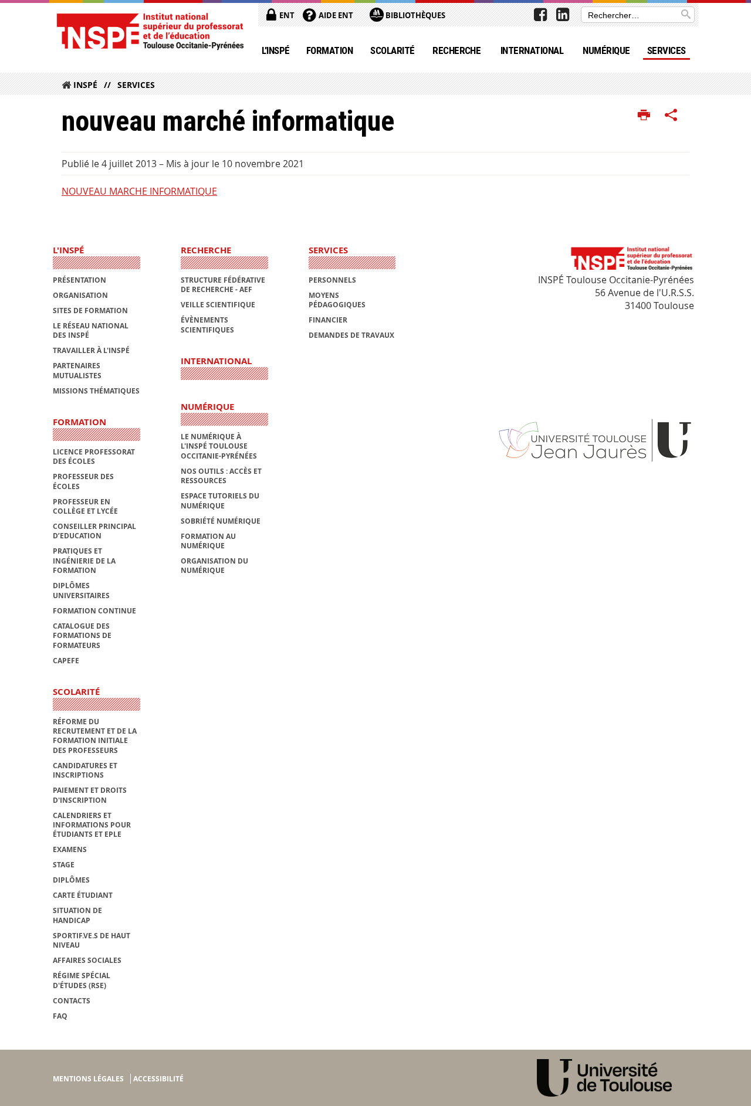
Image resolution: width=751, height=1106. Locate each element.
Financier (328, 320)
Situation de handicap (77, 915)
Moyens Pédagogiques (337, 300)
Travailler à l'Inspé (91, 350)
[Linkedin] (562, 14)
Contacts (71, 1001)
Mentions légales (88, 1079)
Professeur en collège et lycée (85, 506)
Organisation (80, 295)
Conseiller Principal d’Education (94, 531)
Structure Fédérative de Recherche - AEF (223, 284)
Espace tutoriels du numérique (220, 500)
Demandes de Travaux (351, 335)
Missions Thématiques (96, 391)
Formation (329, 50)
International (531, 50)
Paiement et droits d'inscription (90, 795)
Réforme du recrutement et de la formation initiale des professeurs (95, 736)
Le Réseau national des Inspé (90, 330)
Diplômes (71, 880)
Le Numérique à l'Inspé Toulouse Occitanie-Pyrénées (219, 446)
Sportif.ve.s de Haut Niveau (91, 940)
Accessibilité (158, 1079)
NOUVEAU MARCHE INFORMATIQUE (139, 191)
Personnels (332, 280)
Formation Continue (94, 611)
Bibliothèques (414, 15)
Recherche (456, 50)
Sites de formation (90, 310)
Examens (70, 849)
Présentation (79, 280)
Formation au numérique (208, 541)
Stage (64, 865)
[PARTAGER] (671, 115)
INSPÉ (85, 84)
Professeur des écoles (83, 481)
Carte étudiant (83, 895)
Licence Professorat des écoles (94, 456)
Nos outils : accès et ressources (221, 476)
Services (666, 50)
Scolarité (392, 50)
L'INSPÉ (276, 50)
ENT (286, 15)
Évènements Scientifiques (207, 324)
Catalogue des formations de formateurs (82, 635)
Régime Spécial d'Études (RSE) (81, 980)
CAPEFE (66, 661)
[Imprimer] (644, 115)
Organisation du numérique (214, 565)
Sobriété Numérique (221, 521)
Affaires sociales (87, 960)
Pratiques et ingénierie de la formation (84, 560)
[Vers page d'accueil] (149, 31)
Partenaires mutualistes (77, 370)
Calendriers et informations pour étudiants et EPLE (92, 825)
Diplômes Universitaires (81, 590)
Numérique (606, 50)
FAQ (60, 1016)
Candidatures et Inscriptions (85, 770)
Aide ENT (335, 15)
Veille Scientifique (218, 305)
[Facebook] (540, 14)
